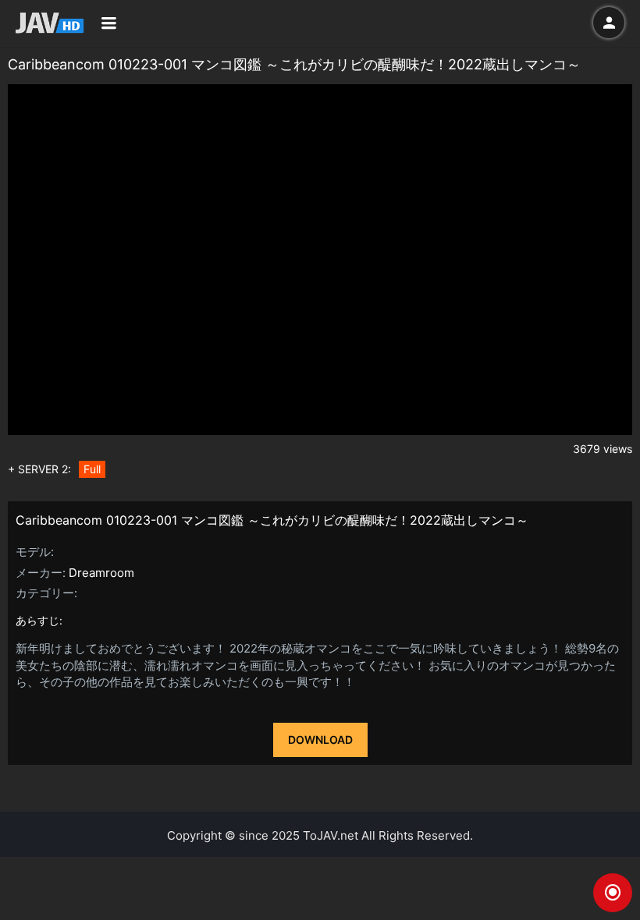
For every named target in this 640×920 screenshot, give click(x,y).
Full (92, 469)
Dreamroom (101, 572)
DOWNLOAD (320, 739)
